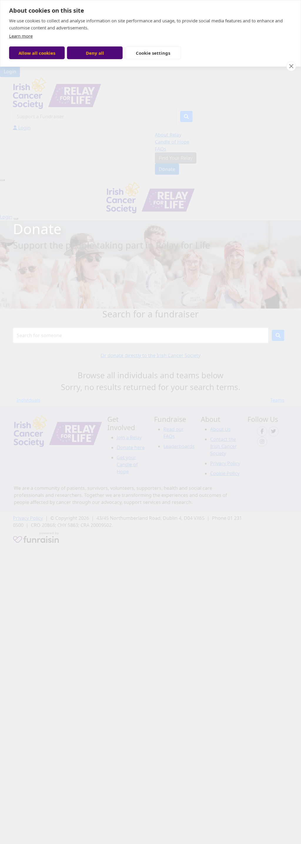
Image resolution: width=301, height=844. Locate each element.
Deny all (95, 53)
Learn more (21, 36)
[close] (291, 66)
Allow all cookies (37, 53)
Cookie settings (153, 53)
